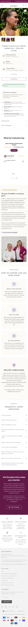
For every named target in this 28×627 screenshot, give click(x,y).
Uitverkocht (14, 79)
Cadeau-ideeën (7, 536)
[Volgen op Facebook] (2, 607)
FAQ (2, 571)
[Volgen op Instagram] (6, 607)
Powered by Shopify (20, 614)
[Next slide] (23, 161)
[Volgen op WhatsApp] (17, 607)
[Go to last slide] (5, 161)
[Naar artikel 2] (8, 40)
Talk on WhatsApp (15, 507)
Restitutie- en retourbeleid (7, 578)
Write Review (14, 150)
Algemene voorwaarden (7, 582)
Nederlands (21, 611)
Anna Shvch (10, 156)
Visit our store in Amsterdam (10, 232)
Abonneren (7, 601)
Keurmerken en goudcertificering (9, 576)
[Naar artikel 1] (3, 40)
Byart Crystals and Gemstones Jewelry (14, 144)
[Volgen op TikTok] (13, 607)
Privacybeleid (4, 580)
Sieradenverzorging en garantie (9, 573)
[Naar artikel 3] (13, 40)
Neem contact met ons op (7, 585)
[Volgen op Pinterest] (9, 607)
